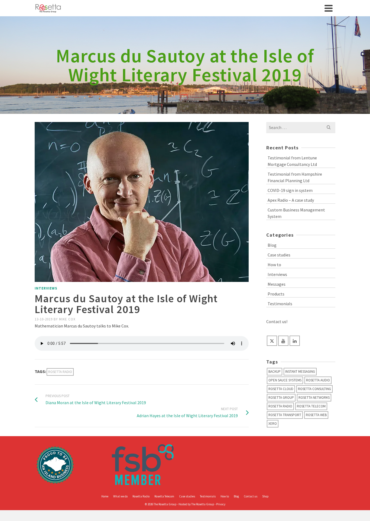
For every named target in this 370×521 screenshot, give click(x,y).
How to (274, 264)
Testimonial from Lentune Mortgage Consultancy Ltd (292, 161)
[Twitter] (272, 341)
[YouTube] (283, 341)
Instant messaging (300, 371)
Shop (265, 496)
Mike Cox (67, 319)
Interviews (46, 288)
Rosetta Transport (284, 415)
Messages (276, 284)
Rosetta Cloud (280, 389)
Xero (272, 423)
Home (104, 496)
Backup (274, 371)
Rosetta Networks (314, 397)
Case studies (279, 255)
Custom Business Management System (296, 213)
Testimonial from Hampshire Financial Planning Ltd (295, 177)
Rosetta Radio (60, 371)
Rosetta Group (281, 397)
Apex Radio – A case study (291, 200)
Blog (272, 245)
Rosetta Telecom (311, 406)
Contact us (250, 496)
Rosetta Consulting (314, 389)
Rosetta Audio (318, 380)
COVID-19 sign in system (290, 190)
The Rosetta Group (202, 504)
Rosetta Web (316, 415)
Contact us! (276, 321)
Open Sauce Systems (284, 380)
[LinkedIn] (295, 341)
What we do (120, 496)
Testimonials (280, 303)
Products (276, 294)
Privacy (220, 504)
